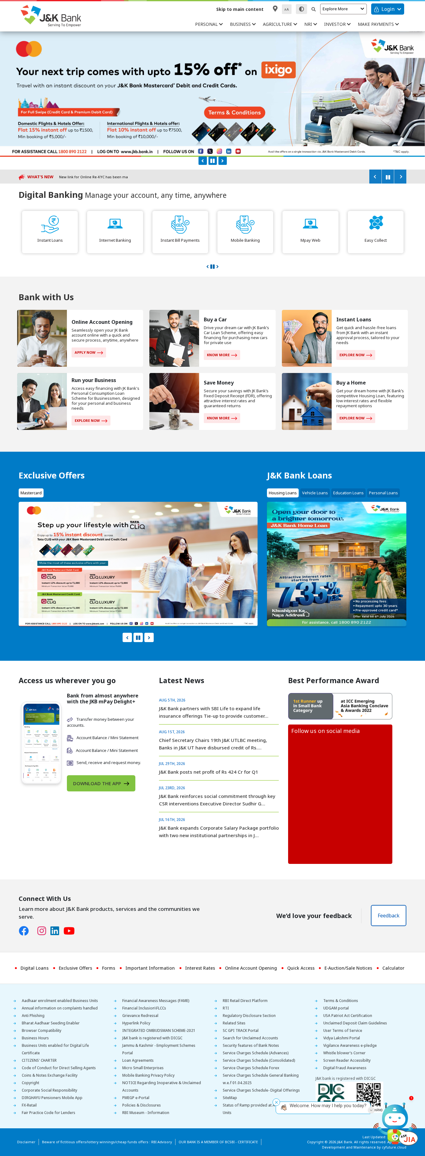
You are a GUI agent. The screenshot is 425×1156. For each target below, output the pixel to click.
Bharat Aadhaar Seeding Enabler (51, 1023)
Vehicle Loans (315, 493)
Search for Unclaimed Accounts (250, 1038)
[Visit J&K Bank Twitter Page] (35, 929)
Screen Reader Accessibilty (347, 1060)
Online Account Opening (251, 968)
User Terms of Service (342, 1030)
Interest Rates (200, 968)
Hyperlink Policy (136, 1023)
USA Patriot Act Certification (347, 1015)
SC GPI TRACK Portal (241, 1030)
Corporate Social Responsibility (49, 1090)
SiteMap (230, 1097)
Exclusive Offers (75, 968)
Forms (108, 968)
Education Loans (348, 493)
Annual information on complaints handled (60, 1008)
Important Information (150, 968)
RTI (226, 1008)
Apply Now (85, 352)
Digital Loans (35, 968)
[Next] (400, 177)
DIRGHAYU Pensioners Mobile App (52, 1097)
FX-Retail (29, 1105)
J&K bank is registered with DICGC (152, 1038)
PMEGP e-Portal (135, 1097)
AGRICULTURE (278, 24)
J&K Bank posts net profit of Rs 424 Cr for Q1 (208, 772)
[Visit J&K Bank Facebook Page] (26, 931)
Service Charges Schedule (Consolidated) (259, 1060)
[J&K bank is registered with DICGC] (349, 1096)
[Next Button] (222, 160)
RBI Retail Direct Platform (245, 1000)
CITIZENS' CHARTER (39, 1060)
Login (388, 9)
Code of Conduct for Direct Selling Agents (59, 1067)
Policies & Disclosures (141, 1105)
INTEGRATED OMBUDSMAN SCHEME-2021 (158, 1030)
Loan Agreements (138, 1060)
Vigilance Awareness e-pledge (350, 1045)
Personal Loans (383, 493)
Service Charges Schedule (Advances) (256, 1053)
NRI (308, 24)
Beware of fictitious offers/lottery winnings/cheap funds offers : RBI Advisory (107, 1142)
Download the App (97, 783)
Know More (218, 354)
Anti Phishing (33, 1015)
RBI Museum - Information (145, 1112)
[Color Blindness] (301, 9)
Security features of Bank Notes (251, 1045)
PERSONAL (207, 24)
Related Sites (234, 1023)
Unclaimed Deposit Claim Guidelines (355, 1023)
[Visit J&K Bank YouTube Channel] (71, 931)
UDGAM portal (336, 1008)
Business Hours (35, 1038)
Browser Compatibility (41, 1030)
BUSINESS (241, 24)
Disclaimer (26, 1142)
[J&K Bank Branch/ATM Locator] (275, 9)
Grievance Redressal (140, 1015)
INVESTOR (335, 24)
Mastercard (31, 493)
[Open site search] (313, 9)
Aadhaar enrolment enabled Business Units (60, 1000)
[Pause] (387, 177)
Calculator (393, 968)
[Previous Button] (202, 160)
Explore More (335, 9)
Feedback (388, 915)
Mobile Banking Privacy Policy (148, 1075)
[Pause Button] (212, 160)
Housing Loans (283, 493)
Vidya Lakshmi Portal (341, 1038)
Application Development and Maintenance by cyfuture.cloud (364, 1144)
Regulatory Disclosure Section (249, 1015)
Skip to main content (240, 9)
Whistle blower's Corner (344, 1053)
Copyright (30, 1082)
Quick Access (301, 968)
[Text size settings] (287, 9)
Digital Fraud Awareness (345, 1067)
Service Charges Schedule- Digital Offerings (261, 1090)
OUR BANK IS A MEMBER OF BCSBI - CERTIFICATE (218, 1142)
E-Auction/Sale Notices (348, 968)
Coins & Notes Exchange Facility (49, 1075)
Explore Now (352, 354)
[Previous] (375, 177)
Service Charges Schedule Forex (251, 1067)
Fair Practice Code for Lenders (48, 1112)
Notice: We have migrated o (82, 177)
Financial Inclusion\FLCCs (144, 1008)
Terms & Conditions (340, 1000)
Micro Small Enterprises (143, 1067)
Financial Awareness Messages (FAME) (155, 1000)
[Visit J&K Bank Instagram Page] (43, 931)
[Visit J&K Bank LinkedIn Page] (56, 931)
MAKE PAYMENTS (376, 24)
